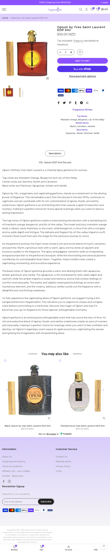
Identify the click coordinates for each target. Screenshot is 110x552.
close (6, 3)
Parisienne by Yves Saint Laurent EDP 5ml (83, 426)
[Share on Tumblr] (75, 103)
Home (5, 18)
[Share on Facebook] (58, 103)
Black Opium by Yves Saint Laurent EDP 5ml (28, 426)
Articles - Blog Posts (12, 476)
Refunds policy (63, 461)
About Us (7, 456)
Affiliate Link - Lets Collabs (16, 471)
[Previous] (7, 390)
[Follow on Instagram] (9, 481)
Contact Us (61, 456)
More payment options (82, 76)
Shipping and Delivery (13, 461)
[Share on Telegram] (81, 103)
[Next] (103, 390)
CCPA (58, 471)
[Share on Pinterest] (70, 103)
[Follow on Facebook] (3, 481)
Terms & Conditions (12, 466)
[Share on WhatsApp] (87, 103)
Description (55, 153)
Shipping (78, 40)
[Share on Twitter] (64, 103)
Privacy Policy (63, 466)
